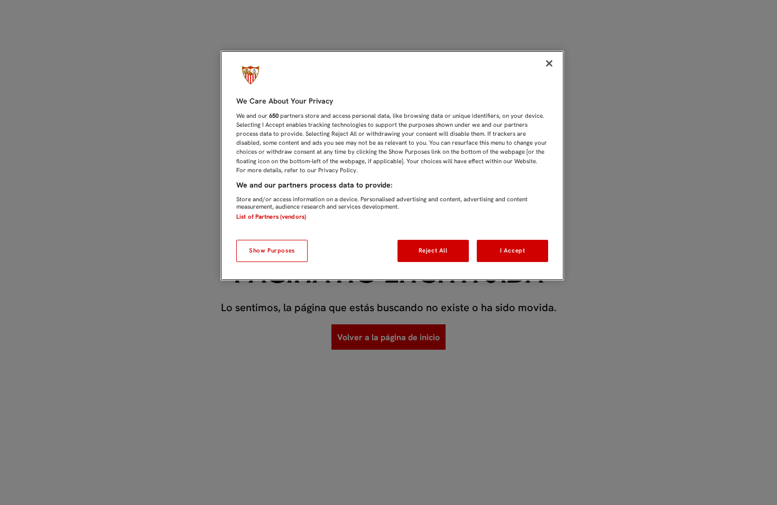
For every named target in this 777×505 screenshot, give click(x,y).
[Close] (549, 63)
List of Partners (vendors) (271, 216)
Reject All (433, 250)
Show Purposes (271, 250)
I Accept (512, 250)
